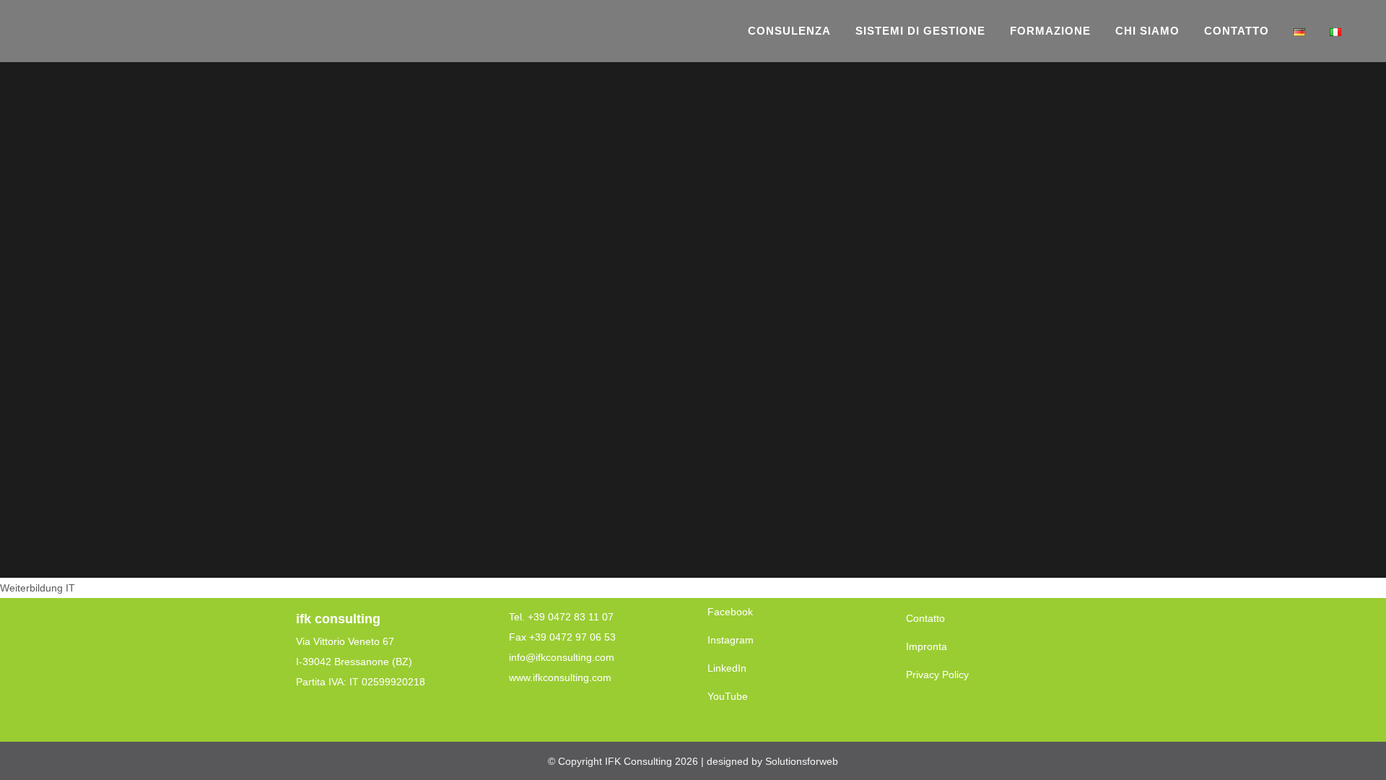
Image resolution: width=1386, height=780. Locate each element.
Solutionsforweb (801, 761)
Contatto (925, 618)
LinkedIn (726, 668)
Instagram (730, 640)
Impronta (926, 646)
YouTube (727, 696)
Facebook (730, 612)
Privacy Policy (937, 674)
